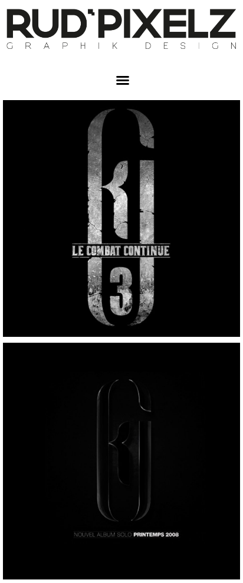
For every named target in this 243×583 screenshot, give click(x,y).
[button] (122, 80)
